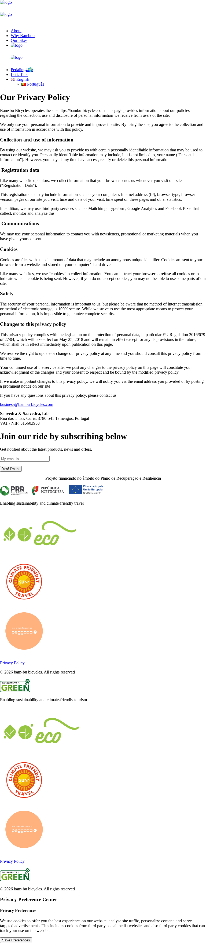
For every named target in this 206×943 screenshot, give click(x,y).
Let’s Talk (19, 74)
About (16, 30)
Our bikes (19, 40)
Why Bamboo (23, 35)
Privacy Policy (12, 663)
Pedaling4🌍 (22, 69)
